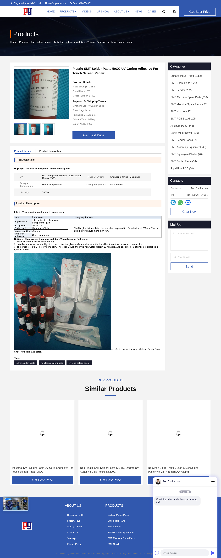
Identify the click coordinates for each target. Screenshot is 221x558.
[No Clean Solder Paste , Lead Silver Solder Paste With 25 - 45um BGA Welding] (178, 433)
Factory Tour (73, 520)
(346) (182, 125)
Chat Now (189, 211)
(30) (182, 168)
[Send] (212, 552)
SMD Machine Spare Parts (121, 532)
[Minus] (213, 482)
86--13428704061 (81, 3)
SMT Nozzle (114, 544)
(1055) (186, 75)
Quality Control (74, 526)
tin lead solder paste (79, 363)
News (139, 11)
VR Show (103, 11)
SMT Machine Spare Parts (121, 538)
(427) (181, 111)
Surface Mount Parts (118, 515)
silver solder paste (26, 363)
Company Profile (75, 515)
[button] (16, 439)
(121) (184, 140)
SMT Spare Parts (116, 520)
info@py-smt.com (57, 3)
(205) (183, 118)
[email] (188, 202)
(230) (189, 97)
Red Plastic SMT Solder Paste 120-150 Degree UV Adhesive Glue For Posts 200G (109, 470)
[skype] (173, 202)
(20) (187, 154)
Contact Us (72, 532)
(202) (181, 90)
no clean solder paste (52, 363)
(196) (185, 132)
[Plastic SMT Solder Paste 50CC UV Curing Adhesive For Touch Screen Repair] (41, 93)
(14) (184, 161)
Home (51, 11)
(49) (188, 147)
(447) (189, 104)
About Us (120, 11)
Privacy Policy (74, 544)
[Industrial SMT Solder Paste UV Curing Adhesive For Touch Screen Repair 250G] (42, 433)
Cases (152, 11)
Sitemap (71, 538)
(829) (184, 83)
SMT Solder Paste (40, 42)
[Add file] (157, 552)
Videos (87, 11)
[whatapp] (180, 202)
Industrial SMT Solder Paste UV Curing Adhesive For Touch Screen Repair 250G (42, 470)
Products (67, 11)
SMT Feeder (114, 526)
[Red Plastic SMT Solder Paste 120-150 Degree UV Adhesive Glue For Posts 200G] (110, 433)
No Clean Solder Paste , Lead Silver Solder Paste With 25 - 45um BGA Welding (173, 470)
